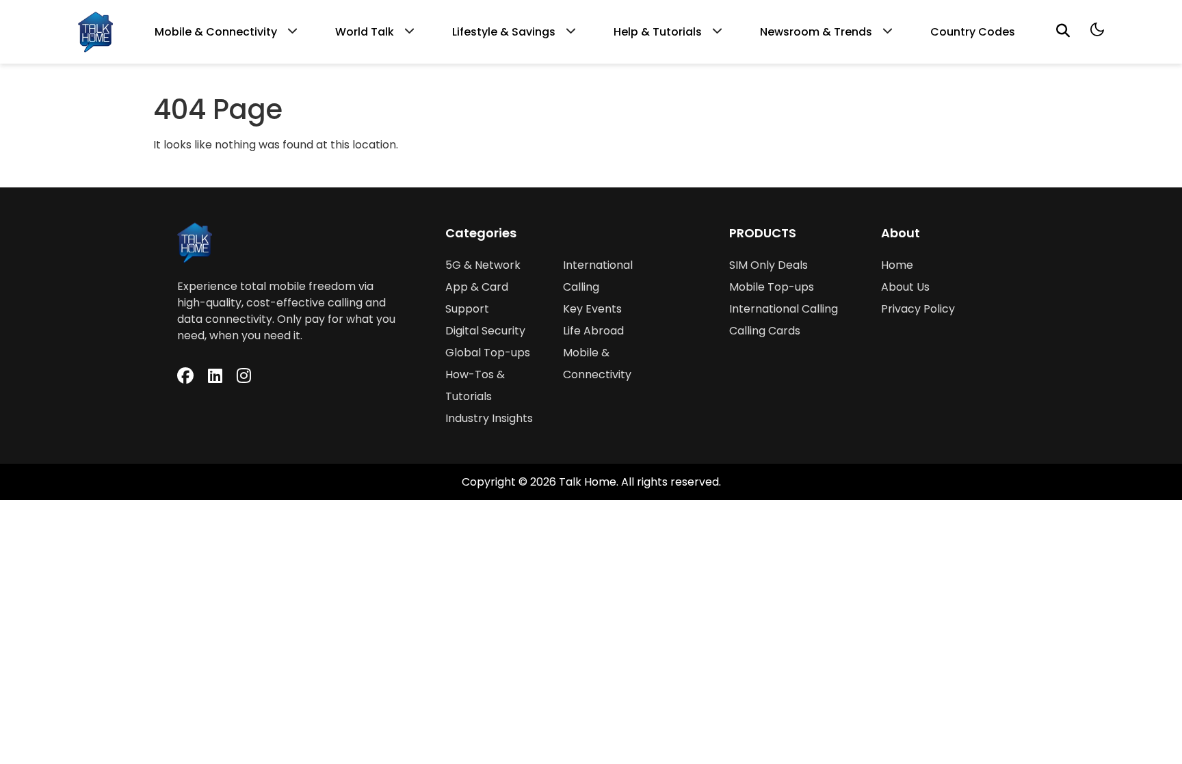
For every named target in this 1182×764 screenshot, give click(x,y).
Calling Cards (764, 331)
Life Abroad (593, 331)
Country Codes (972, 32)
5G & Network (483, 265)
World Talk (364, 32)
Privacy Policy (918, 309)
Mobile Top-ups (771, 287)
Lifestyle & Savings (503, 32)
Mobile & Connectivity (216, 32)
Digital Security (485, 331)
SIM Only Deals (768, 265)
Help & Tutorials (658, 32)
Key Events (592, 309)
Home (897, 265)
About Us (905, 287)
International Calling (783, 309)
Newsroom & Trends (816, 32)
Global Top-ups (487, 352)
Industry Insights (489, 418)
